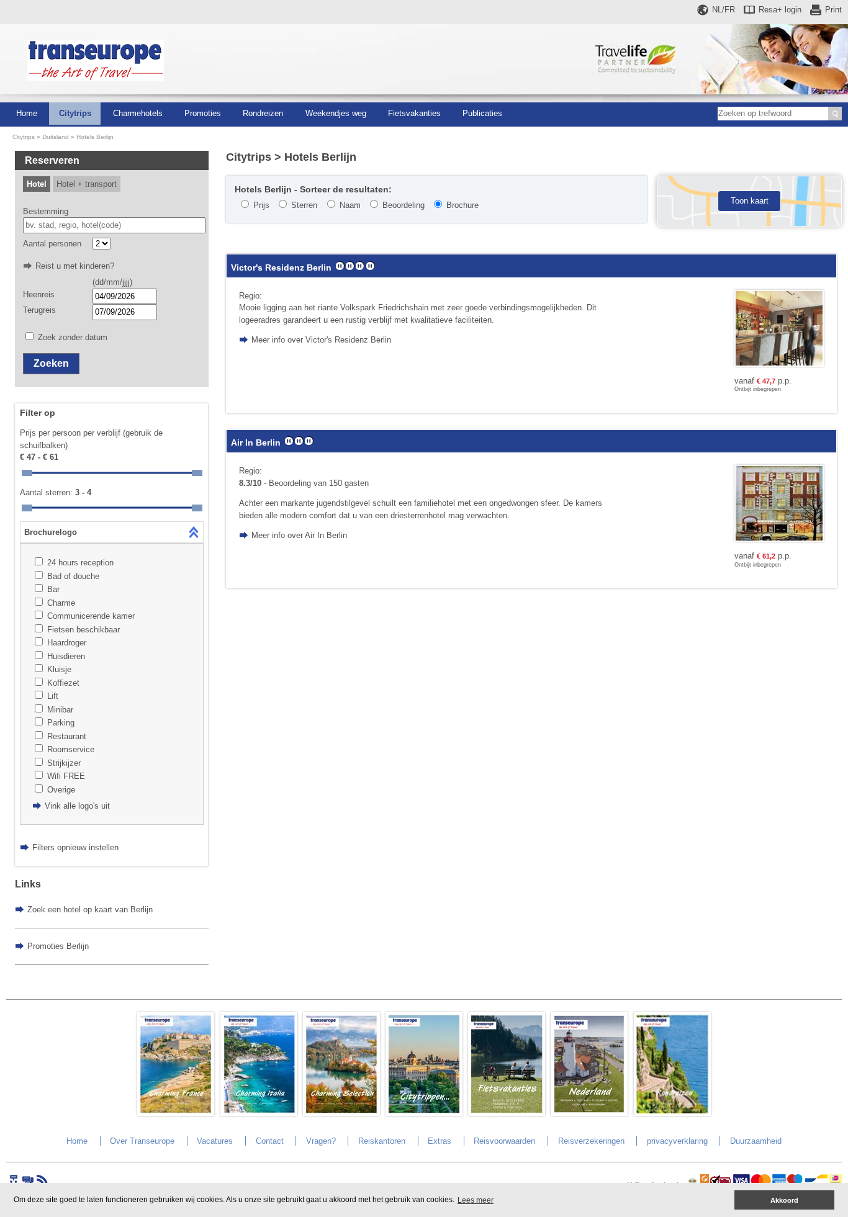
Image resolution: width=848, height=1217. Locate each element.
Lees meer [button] (476, 1200)
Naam (350, 205)
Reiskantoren (381, 1141)
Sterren (304, 205)
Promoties (202, 113)
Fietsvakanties (414, 113)
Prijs (261, 205)
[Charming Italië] (258, 1113)
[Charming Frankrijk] (175, 1113)
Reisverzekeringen (591, 1141)
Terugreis (39, 310)
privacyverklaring (677, 1141)
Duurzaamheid (756, 1141)
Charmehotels (138, 113)
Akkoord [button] (784, 1200)
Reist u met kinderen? (74, 266)
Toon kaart (750, 200)
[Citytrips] (424, 1113)
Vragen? (321, 1141)
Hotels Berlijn (95, 136)
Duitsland (55, 136)
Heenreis (39, 294)
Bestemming (45, 211)
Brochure (462, 205)
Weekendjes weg (335, 113)
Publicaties (482, 113)
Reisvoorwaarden (504, 1141)
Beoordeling (403, 205)
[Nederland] (589, 1113)
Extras (439, 1141)
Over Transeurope (142, 1141)
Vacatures (215, 1141)
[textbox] (114, 225)
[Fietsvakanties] (506, 1113)
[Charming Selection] (341, 1113)
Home (26, 113)
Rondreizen (263, 113)
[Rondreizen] (672, 1113)
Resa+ (780, 9)
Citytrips (75, 113)
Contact (270, 1141)
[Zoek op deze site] (835, 113)
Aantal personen (52, 243)
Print (833, 9)
